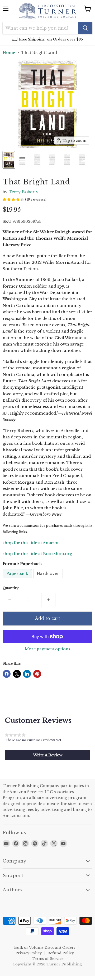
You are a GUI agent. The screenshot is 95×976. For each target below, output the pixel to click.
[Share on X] (17, 674)
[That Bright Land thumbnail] (9, 159)
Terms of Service (48, 958)
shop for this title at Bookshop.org (37, 553)
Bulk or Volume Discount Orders (44, 947)
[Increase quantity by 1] (48, 600)
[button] (47, 755)
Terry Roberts (23, 191)
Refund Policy (61, 953)
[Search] (85, 28)
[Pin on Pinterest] (37, 674)
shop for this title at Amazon (31, 542)
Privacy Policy (29, 953)
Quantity (10, 588)
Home (9, 52)
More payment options (47, 649)
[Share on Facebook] (7, 674)
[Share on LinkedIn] (27, 674)
